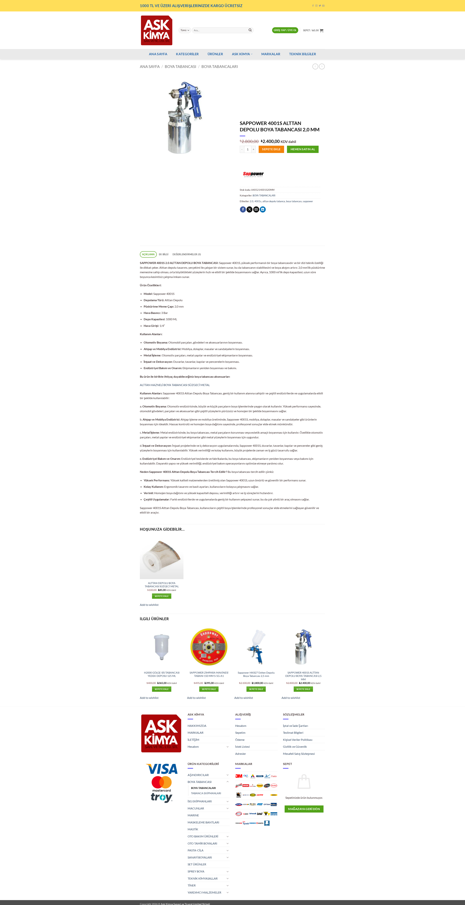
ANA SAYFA (158, 54)
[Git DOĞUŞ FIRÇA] (252, 785)
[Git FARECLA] (259, 785)
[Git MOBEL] (238, 804)
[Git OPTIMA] (266, 804)
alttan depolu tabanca (273, 201)
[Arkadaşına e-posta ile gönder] (256, 209)
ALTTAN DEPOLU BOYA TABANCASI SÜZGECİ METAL (162, 584)
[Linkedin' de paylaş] (263, 209)
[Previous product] (322, 66)
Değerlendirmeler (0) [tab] (187, 254)
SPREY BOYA (196, 871)
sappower (308, 201)
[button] (285, 30)
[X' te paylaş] (249, 209)
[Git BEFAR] (274, 776)
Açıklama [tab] (148, 254)
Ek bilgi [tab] (163, 254)
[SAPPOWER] (253, 173)
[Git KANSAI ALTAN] (245, 795)
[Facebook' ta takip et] (313, 6)
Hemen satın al (303, 149)
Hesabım (193, 746)
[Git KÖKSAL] (252, 795)
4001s (257, 201)
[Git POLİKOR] (274, 804)
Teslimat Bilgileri (293, 732)
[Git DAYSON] (238, 785)
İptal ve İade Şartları (295, 725)
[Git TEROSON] (238, 823)
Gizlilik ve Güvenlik (295, 746)
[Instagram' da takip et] (316, 6)
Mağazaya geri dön (304, 809)
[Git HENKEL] (274, 785)
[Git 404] (245, 776)
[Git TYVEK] (245, 823)
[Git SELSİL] (259, 814)
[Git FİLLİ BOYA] (266, 785)
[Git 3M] (238, 776)
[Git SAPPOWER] (245, 814)
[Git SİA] (266, 814)
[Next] (325, 665)
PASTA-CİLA (195, 850)
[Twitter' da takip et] (320, 6)
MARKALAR (270, 54)
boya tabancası (294, 201)
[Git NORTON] (259, 804)
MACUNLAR (196, 808)
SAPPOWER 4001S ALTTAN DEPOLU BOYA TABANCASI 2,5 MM (303, 676)
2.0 (251, 201)
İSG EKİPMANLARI (200, 801)
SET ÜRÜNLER (197, 864)
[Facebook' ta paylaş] (243, 209)
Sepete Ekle (271, 149)
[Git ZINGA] (266, 823)
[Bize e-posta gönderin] (323, 6)
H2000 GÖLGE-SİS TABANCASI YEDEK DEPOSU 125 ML (161, 674)
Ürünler (215, 54)
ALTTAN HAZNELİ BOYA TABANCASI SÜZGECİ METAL (175, 385)
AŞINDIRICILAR (198, 775)
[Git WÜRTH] (259, 823)
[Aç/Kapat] (227, 746)
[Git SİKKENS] (274, 814)
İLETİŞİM (193, 739)
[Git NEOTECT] (252, 804)
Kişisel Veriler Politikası (297, 739)
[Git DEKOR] (245, 785)
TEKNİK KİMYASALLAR (203, 878)
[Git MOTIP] (245, 804)
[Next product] (315, 66)
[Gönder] (250, 30)
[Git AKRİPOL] (259, 776)
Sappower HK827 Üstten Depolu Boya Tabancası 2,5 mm (256, 674)
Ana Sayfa (150, 66)
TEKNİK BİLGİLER (302, 54)
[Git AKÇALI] (252, 776)
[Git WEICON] (252, 823)
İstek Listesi (242, 746)
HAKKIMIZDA (197, 725)
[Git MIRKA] (274, 795)
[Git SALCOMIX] (238, 814)
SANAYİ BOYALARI (200, 857)
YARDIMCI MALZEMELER (204, 892)
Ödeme (239, 739)
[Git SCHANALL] (252, 814)
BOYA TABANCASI (180, 66)
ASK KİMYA (241, 54)
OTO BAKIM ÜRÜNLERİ (203, 836)
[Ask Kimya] (156, 30)
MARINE (193, 815)
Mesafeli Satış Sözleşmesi (299, 753)
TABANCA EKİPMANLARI (206, 793)
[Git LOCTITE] (259, 795)
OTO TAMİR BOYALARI (202, 843)
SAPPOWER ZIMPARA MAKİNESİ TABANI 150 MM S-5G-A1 (209, 674)
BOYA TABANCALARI (219, 66)
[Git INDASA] (238, 795)
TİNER (192, 885)
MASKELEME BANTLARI (203, 822)
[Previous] (140, 665)
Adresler (240, 753)
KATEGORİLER (187, 54)
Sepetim (240, 732)
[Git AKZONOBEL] (266, 776)
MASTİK (193, 829)
